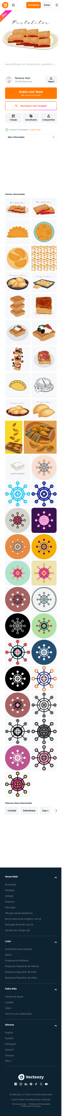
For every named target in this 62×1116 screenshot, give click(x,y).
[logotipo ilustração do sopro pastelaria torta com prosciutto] (17, 531)
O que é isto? (35, 129)
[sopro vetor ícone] (17, 727)
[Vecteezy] (5, 5)
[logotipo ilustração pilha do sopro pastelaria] (17, 400)
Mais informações (16, 135)
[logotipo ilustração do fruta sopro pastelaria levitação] (17, 505)
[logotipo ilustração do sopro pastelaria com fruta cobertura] (17, 479)
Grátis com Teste (31, 93)
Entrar (47, 5)
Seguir (51, 81)
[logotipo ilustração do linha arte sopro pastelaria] (17, 426)
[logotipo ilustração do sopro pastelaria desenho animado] (17, 452)
